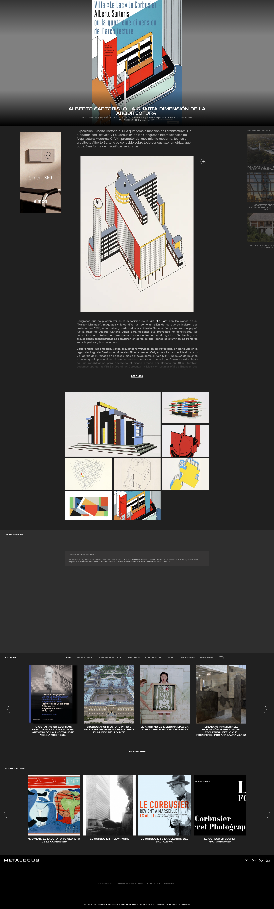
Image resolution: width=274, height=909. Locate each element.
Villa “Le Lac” (159, 321)
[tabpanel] (137, 709)
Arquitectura (84, 658)
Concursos (133, 658)
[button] (8, 709)
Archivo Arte (137, 751)
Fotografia (206, 658)
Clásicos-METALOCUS (109, 658)
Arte (68, 658)
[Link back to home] (21, 860)
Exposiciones (187, 658)
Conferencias (153, 658)
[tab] (69, 657)
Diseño (170, 658)
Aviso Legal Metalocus (131, 904)
